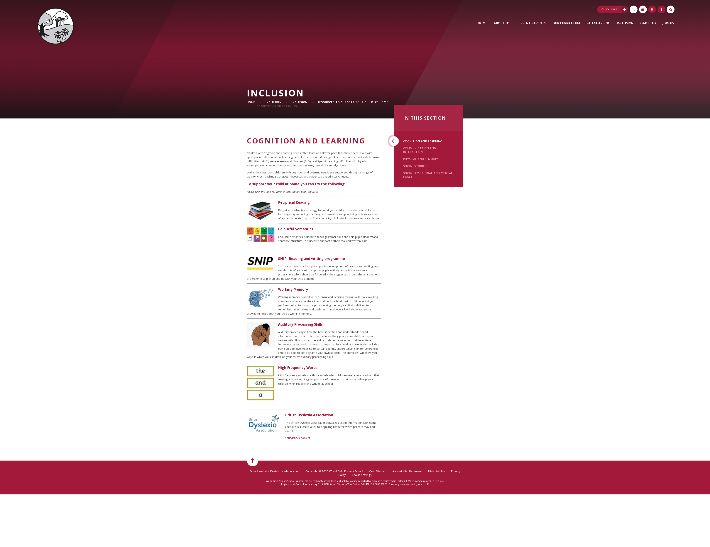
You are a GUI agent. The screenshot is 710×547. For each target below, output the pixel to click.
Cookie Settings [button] (362, 475)
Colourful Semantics (295, 229)
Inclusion (274, 102)
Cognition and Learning (277, 106)
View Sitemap (377, 471)
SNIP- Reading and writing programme (311, 258)
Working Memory (293, 289)
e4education (291, 471)
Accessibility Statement (407, 471)
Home (251, 102)
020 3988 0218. (383, 484)
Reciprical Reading (294, 202)
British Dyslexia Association (309, 415)
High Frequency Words (297, 367)
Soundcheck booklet (297, 438)
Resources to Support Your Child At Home (352, 102)
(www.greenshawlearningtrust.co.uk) (410, 484)
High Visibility (436, 471)
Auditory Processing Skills (300, 324)
